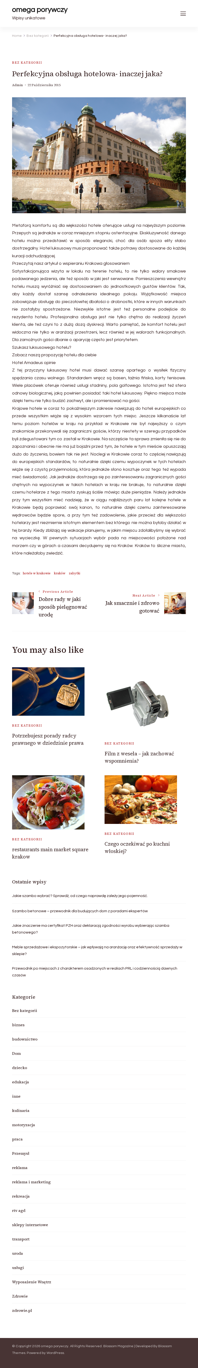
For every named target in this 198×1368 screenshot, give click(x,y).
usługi (18, 1267)
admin (17, 85)
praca (17, 1139)
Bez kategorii (27, 63)
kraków (59, 573)
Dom (16, 1053)
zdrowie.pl (22, 1310)
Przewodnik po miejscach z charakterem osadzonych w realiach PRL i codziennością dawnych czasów (94, 971)
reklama (20, 1167)
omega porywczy (40, 9)
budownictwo (24, 1039)
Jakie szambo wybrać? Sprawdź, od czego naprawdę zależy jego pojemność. (80, 896)
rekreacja (21, 1196)
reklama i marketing (31, 1182)
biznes (18, 1024)
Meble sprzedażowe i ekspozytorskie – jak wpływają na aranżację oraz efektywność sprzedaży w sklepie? (97, 950)
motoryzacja (23, 1124)
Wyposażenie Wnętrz (31, 1281)
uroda (17, 1253)
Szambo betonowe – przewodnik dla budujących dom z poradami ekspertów (80, 911)
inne (16, 1096)
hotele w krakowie (36, 573)
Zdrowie (20, 1296)
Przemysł (20, 1153)
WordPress (55, 1353)
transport (20, 1239)
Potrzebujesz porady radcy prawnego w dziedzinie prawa (48, 739)
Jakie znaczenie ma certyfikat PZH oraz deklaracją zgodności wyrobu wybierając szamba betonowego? (90, 929)
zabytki (74, 573)
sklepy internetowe (30, 1224)
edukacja (20, 1082)
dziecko (19, 1067)
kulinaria (20, 1110)
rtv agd (18, 1210)
